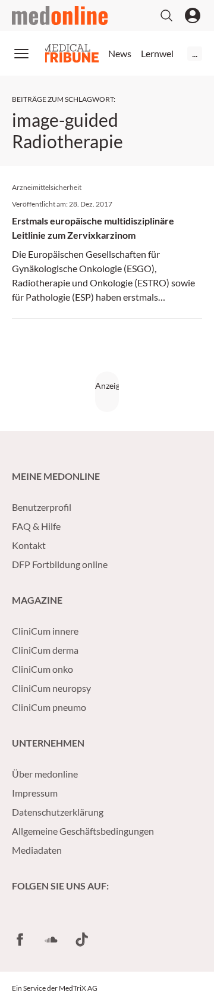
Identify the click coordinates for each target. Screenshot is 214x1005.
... (194, 53)
